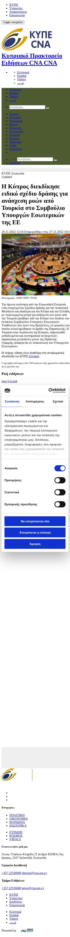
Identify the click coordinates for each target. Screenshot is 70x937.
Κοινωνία (15, 128)
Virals (13, 145)
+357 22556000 (11, 888)
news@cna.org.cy (33, 888)
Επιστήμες (15, 148)
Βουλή (13, 124)
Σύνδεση (34, 356)
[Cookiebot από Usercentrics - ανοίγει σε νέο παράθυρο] (49, 390)
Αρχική (13, 114)
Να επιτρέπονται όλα (35, 521)
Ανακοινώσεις (18, 11)
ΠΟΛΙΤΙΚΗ (17, 815)
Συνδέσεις (15, 901)
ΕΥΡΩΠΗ (15, 832)
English (21, 75)
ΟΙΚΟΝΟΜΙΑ (18, 818)
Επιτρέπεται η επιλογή (35, 532)
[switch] (60, 480)
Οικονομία (16, 121)
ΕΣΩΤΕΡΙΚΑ (18, 825)
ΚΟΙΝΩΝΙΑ (17, 822)
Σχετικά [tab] (58, 401)
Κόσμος (14, 138)
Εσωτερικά (16, 131)
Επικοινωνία (17, 15)
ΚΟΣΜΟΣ (15, 835)
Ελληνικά (23, 72)
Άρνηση (35, 543)
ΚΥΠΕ (13, 4)
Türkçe (21, 79)
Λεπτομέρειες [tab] (35, 401)
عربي (20, 83)
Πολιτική (15, 117)
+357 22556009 (11, 873)
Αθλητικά (15, 142)
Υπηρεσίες (16, 8)
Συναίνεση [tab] (12, 401)
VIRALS (15, 839)
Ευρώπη (14, 135)
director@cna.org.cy (34, 873)
